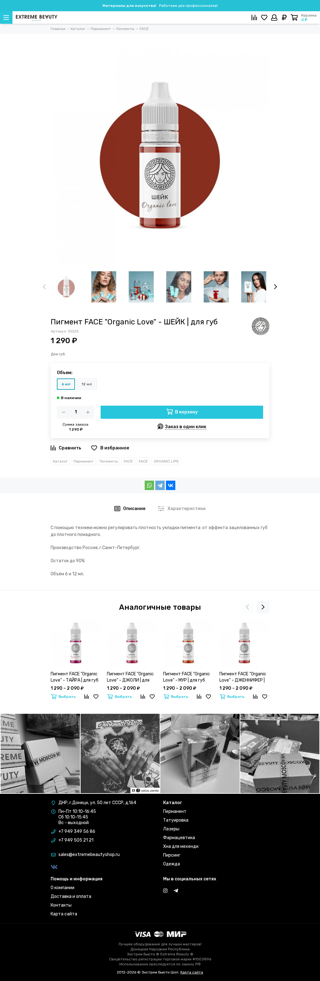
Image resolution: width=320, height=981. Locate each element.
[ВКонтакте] (170, 485)
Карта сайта (64, 914)
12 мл (87, 384)
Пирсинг (171, 855)
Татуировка (175, 820)
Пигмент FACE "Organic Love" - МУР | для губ (186, 677)
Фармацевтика (179, 837)
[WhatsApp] (149, 485)
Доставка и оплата (71, 896)
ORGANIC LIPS (166, 461)
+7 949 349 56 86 (76, 831)
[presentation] (44, 287)
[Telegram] (160, 485)
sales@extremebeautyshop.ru (89, 854)
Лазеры (171, 829)
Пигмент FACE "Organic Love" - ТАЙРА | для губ (74, 677)
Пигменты (109, 461)
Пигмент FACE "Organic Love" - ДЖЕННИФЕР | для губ (242, 677)
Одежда (171, 864)
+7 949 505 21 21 (75, 840)
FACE (128, 461)
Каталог (60, 461)
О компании (62, 887)
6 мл (66, 384)
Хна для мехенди (180, 846)
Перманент (83, 461)
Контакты (61, 905)
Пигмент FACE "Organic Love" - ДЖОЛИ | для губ (130, 677)
